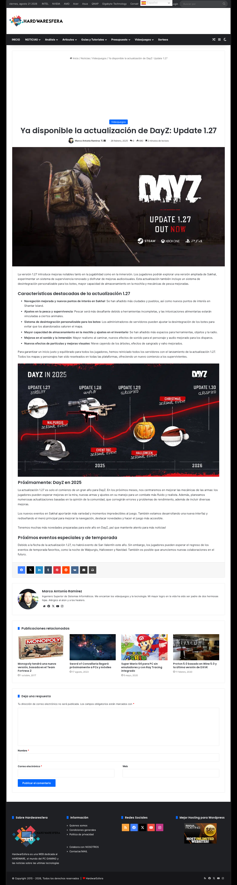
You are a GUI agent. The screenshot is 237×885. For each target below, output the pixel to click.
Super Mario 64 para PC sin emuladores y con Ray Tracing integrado (141, 667)
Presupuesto (119, 39)
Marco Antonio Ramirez (87, 140)
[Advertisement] (118, 90)
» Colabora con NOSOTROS (83, 846)
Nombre (23, 750)
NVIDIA (56, 3)
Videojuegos (143, 39)
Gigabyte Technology (114, 3)
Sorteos (163, 39)
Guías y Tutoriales (92, 39)
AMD (66, 3)
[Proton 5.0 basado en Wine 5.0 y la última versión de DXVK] (196, 647)
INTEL (45, 3)
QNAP (95, 3)
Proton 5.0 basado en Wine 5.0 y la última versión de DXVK (195, 665)
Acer (76, 3)
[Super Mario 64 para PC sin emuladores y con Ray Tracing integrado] (144, 647)
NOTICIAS (31, 39)
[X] (53, 606)
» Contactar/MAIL (77, 851)
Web (125, 766)
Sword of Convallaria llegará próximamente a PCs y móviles (90, 665)
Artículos (68, 39)
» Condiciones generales (81, 829)
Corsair (134, 3)
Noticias (85, 58)
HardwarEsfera (94, 878)
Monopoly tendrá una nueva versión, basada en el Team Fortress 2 (37, 667)
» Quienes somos (77, 825)
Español (152, 2)
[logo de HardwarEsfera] (36, 21)
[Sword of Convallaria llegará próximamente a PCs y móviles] (93, 647)
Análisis (50, 39)
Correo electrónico (30, 766)
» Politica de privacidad (80, 834)
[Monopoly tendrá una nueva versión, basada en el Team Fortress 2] (41, 647)
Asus (85, 3)
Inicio (75, 58)
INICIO (16, 39)
